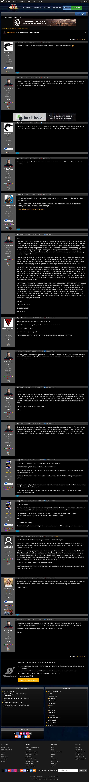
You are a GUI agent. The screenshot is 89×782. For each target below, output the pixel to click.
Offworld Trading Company (32, 761)
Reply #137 (20, 501)
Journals (37, 7)
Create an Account (80, 752)
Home (4, 28)
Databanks (27, 7)
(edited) (56, 536)
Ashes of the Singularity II (32, 747)
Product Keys (78, 754)
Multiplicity (4, 759)
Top (85, 42)
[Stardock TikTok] (22, 736)
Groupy (3, 761)
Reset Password (79, 756)
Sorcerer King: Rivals (30, 766)
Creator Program (55, 761)
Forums (53, 766)
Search (15, 17)
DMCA (50, 779)
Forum (66, 7)
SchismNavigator (8, 205)
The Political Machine (30, 759)
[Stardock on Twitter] (14, 733)
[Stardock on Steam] (30, 733)
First (77, 39)
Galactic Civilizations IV (23, 28)
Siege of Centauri (29, 763)
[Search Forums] (87, 1)
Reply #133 (20, 351)
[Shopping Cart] (84, 1)
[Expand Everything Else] (46, 725)
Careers (53, 754)
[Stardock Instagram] (27, 733)
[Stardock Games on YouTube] (21, 733)
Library (47, 7)
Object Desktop (5, 747)
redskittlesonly (8, 589)
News (28, 1)
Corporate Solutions (6, 749)
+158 (8, 598)
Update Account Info (80, 759)
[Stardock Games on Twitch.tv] (24, 733)
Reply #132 (20, 318)
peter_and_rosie (8, 328)
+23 (8, 64)
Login (20, 17)
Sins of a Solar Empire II (31, 754)
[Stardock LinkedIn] (25, 736)
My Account (78, 749)
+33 (8, 556)
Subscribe (83, 770)
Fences (3, 754)
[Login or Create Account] (81, 1)
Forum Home (8, 17)
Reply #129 (20, 158)
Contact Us (54, 763)
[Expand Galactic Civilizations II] (46, 691)
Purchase (76, 7)
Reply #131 (20, 234)
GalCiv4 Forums (46, 42)
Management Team (56, 752)
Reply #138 (20, 536)
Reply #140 (20, 619)
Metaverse (57, 7)
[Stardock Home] (2, 1)
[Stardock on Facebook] (17, 733)
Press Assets (54, 759)
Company (54, 744)
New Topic (81, 14)
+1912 (8, 479)
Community (22, 1)
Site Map (56, 779)
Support (40, 1)
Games (14, 1)
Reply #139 (20, 578)
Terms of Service (43, 779)
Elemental (28, 749)
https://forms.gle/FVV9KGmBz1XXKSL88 (31, 209)
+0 (8, 339)
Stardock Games (11, 28)
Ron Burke (8, 53)
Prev (80, 39)
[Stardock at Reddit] (16, 736)
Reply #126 (20, 42)
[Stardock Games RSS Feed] (28, 736)
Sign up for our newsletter (48, 770)
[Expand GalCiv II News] (46, 722)
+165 (9, 216)
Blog (34, 1)
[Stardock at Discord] (19, 736)
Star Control (28, 756)
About (53, 747)
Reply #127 (20, 77)
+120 (8, 99)
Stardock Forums (47, 123)
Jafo (8, 470)
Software (8, 1)
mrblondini (8, 547)
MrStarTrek (8, 88)
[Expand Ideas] (48, 705)
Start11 (3, 752)
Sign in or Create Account (28, 680)
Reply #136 (20, 460)
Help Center (78, 747)
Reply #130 (21, 194)
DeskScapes (4, 756)
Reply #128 (20, 123)
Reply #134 (20, 387)
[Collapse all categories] (86, 691)
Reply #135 (20, 423)
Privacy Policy (34, 779)
